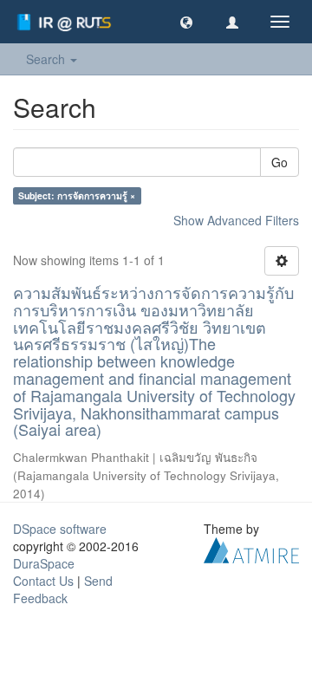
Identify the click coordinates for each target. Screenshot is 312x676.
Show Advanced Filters (236, 220)
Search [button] (47, 59)
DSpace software (60, 528)
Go (279, 162)
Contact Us (43, 580)
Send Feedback (63, 589)
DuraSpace (44, 563)
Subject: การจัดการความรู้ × (76, 195)
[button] (186, 21)
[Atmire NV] (251, 548)
